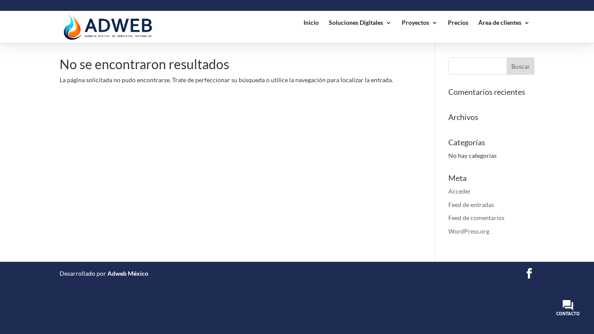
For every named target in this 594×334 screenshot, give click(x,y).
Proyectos (415, 23)
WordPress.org (468, 231)
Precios (458, 23)
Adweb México (127, 273)
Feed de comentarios (476, 217)
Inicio (311, 23)
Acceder (459, 191)
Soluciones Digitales (356, 23)
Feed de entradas (471, 204)
